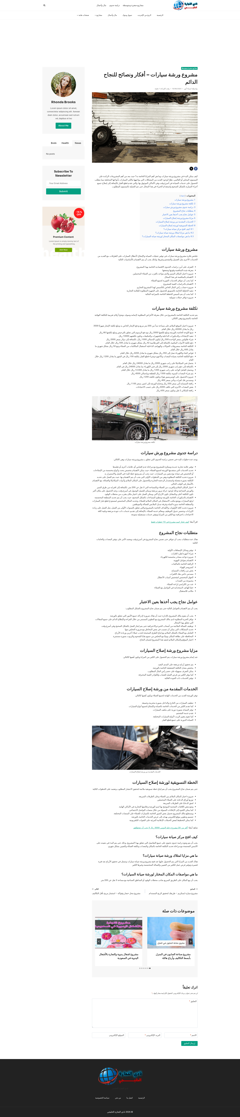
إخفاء (182, 196)
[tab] (149, 968)
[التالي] (99, 941)
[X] (191, 168)
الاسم (193, 1035)
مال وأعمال (101, 5)
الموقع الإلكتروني (116, 1035)
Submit (63, 191)
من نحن (118, 1098)
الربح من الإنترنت (144, 15)
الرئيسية (160, 15)
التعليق (193, 1001)
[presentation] (171, 933)
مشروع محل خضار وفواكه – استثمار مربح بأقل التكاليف (116, 891)
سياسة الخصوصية (102, 1098)
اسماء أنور (188, 89)
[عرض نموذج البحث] (44, 5)
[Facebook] (196, 168)
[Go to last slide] (191, 941)
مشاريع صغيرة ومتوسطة (133, 5)
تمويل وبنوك (127, 15)
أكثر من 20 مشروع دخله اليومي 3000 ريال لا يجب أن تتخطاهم (160, 827)
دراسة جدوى (114, 5)
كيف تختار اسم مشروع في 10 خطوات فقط (170, 522)
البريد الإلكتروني (152, 1035)
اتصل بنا (129, 1098)
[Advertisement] (120, 38)
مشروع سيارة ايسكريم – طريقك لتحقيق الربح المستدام (173, 891)
